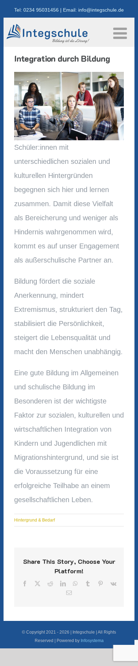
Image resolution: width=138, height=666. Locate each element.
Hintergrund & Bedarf (34, 520)
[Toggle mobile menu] (121, 33)
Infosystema (92, 640)
